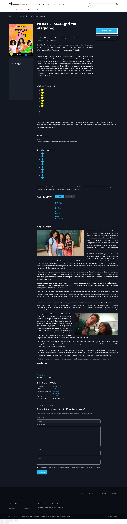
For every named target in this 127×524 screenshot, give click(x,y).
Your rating (40, 418)
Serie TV (38, 5)
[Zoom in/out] (16, 520)
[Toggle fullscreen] (11, 520)
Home (11, 16)
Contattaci (41, 504)
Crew (70, 196)
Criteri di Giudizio (57, 507)
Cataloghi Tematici (49, 5)
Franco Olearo (42, 375)
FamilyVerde (65, 38)
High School (56, 393)
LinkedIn (22, 10)
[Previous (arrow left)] (2, 523)
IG (16, 10)
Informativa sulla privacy (110, 516)
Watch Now (107, 31)
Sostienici (27, 509)
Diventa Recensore (44, 507)
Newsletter (56, 504)
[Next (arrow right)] (7, 523)
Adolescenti (56, 391)
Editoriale (61, 5)
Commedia (18, 16)
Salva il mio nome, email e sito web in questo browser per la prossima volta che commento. (70, 467)
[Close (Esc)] (2, 520)
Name (39, 449)
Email (39, 458)
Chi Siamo (12, 509)
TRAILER (107, 38)
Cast (59, 196)
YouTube (40, 10)
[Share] (7, 520)
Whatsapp (31, 10)
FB (12, 10)
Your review (41, 424)
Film (31, 5)
